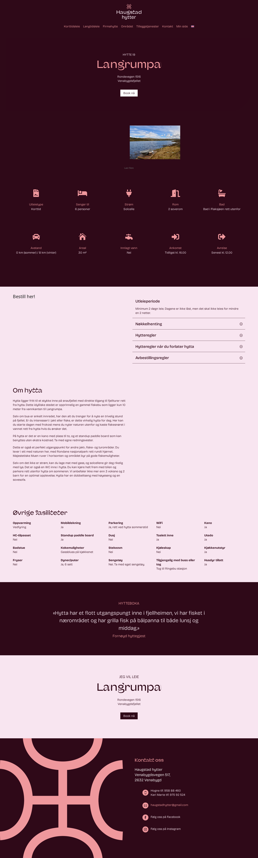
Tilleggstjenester (147, 26)
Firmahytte (110, 26)
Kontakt (167, 26)
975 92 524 (177, 795)
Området (127, 26)
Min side (182, 26)
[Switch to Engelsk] (192, 26)
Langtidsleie (91, 26)
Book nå (129, 93)
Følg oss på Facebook (165, 817)
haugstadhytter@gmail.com (169, 805)
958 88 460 (172, 790)
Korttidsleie (72, 26)
